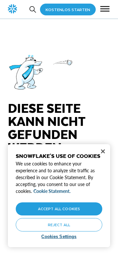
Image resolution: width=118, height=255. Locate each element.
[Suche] (33, 9)
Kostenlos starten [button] (68, 9)
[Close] (103, 151)
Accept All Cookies (59, 209)
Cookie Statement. (51, 191)
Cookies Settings (58, 236)
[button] (105, 9)
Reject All (59, 225)
